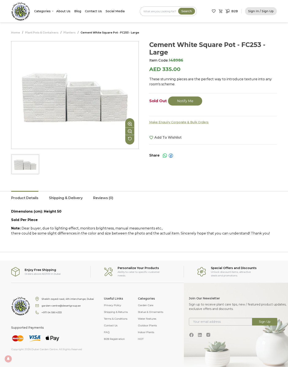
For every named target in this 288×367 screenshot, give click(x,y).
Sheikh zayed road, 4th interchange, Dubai (68, 298)
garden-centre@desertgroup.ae (61, 305)
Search (186, 11)
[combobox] (168, 11)
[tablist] (144, 200)
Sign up (265, 322)
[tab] (24, 200)
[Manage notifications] (8, 358)
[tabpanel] (144, 222)
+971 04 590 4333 (52, 312)
